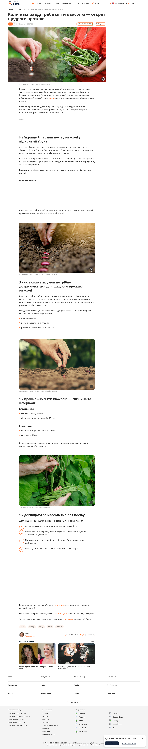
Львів (76, 685)
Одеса (76, 693)
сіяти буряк (67, 619)
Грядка (19, 9)
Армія (56, 3)
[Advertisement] (56, 125)
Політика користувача (17, 713)
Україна (38, 3)
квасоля (59, 627)
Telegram (82, 717)
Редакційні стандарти (16, 722)
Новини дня (46, 693)
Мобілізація (112, 685)
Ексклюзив (12, 685)
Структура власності (50, 725)
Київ (43, 685)
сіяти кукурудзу (60, 613)
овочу (52, 98)
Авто (10, 677)
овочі (23, 627)
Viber (81, 720)
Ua (133, 3)
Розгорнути (74, 702)
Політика (111, 693)
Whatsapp (83, 731)
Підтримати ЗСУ (121, 3)
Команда (45, 728)
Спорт (76, 3)
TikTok (115, 713)
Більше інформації (129, 743)
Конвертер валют (49, 734)
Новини (48, 3)
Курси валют (47, 731)
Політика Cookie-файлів (17, 725)
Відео (97, 3)
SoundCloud (117, 724)
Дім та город (79, 677)
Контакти (45, 719)
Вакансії (45, 716)
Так (112, 743)
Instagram (83, 724)
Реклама (45, 722)
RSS (114, 728)
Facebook (82, 728)
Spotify (115, 720)
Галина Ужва (30, 636)
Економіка (66, 3)
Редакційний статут (16, 719)
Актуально (45, 677)
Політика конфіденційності (19, 716)
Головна (10, 9)
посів (50, 627)
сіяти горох (59, 605)
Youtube (82, 713)
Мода (10, 693)
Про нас (45, 713)
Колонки (85, 3)
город (41, 627)
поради (32, 627)
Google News (118, 717)
